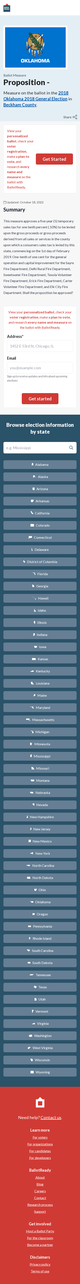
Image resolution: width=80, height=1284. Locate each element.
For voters (40, 1137)
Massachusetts (40, 720)
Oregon (40, 914)
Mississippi (40, 756)
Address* (15, 336)
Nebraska (40, 792)
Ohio (40, 890)
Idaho (40, 610)
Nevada (40, 805)
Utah (40, 999)
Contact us (51, 1117)
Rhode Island (40, 938)
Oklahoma (40, 902)
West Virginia (40, 1048)
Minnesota (40, 744)
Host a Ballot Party (40, 1231)
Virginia (40, 1023)
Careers (40, 1191)
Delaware (40, 549)
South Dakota (40, 963)
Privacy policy (40, 1264)
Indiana (40, 635)
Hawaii (40, 598)
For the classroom (40, 1238)
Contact (40, 1198)
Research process (40, 1205)
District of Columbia (40, 562)
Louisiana (40, 683)
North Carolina (40, 865)
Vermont (40, 1011)
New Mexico (40, 841)
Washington (40, 1036)
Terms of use (40, 1271)
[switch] (70, 117)
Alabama (40, 464)
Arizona (40, 489)
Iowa (40, 647)
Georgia (40, 586)
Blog (40, 1184)
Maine (40, 695)
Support (40, 1211)
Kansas (40, 659)
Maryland (40, 707)
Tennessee (40, 975)
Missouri (40, 768)
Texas (40, 987)
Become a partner (40, 1245)
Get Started (54, 159)
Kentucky (40, 671)
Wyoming (40, 1072)
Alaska (40, 477)
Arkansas (40, 501)
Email (11, 358)
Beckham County (19, 104)
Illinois (40, 622)
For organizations (40, 1144)
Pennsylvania (40, 926)
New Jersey (40, 829)
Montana (40, 780)
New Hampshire (40, 817)
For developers (40, 1158)
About (40, 1177)
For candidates (40, 1151)
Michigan (40, 732)
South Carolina (40, 950)
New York (40, 853)
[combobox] (40, 346)
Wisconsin (40, 1060)
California (40, 513)
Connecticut (40, 537)
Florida (40, 574)
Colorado (40, 525)
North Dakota (40, 878)
